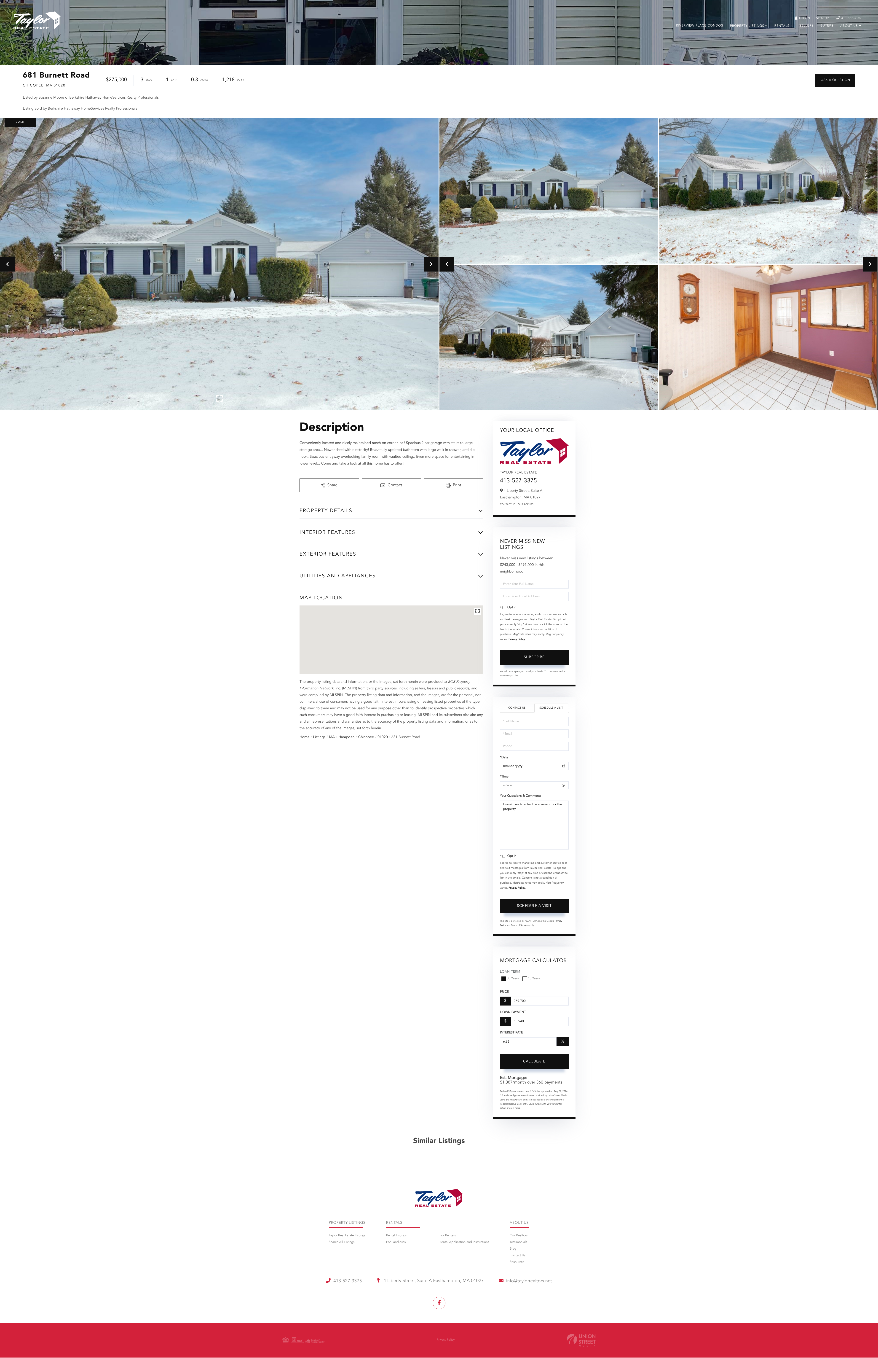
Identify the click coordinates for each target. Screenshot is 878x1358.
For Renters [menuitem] (447, 1235)
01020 (382, 737)
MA (332, 737)
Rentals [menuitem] (781, 26)
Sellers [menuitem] (807, 25)
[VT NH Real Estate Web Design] (581, 1340)
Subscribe (534, 657)
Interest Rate (511, 1032)
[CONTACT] (835, 80)
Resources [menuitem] (517, 1262)
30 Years (513, 978)
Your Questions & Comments (520, 796)
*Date (504, 757)
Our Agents (526, 504)
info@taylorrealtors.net (529, 1281)
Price (504, 992)
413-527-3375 (850, 18)
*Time (504, 776)
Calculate (534, 1061)
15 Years (534, 978)
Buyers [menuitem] (826, 25)
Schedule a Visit (551, 708)
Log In (804, 18)
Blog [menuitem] (513, 1248)
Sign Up (822, 18)
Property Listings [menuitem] (747, 26)
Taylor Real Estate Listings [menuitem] (347, 1235)
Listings (319, 737)
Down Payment (513, 1012)
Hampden (346, 737)
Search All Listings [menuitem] (342, 1242)
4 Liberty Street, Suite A (433, 1281)
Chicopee (366, 737)
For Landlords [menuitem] (396, 1242)
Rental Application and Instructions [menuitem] (464, 1242)
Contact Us (508, 504)
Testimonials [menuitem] (518, 1242)
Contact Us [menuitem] (517, 1255)
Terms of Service (519, 925)
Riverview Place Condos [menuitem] (699, 25)
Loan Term (510, 971)
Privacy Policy (517, 639)
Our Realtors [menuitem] (518, 1235)
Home (305, 737)
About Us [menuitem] (849, 26)
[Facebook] (439, 1303)
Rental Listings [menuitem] (396, 1235)
